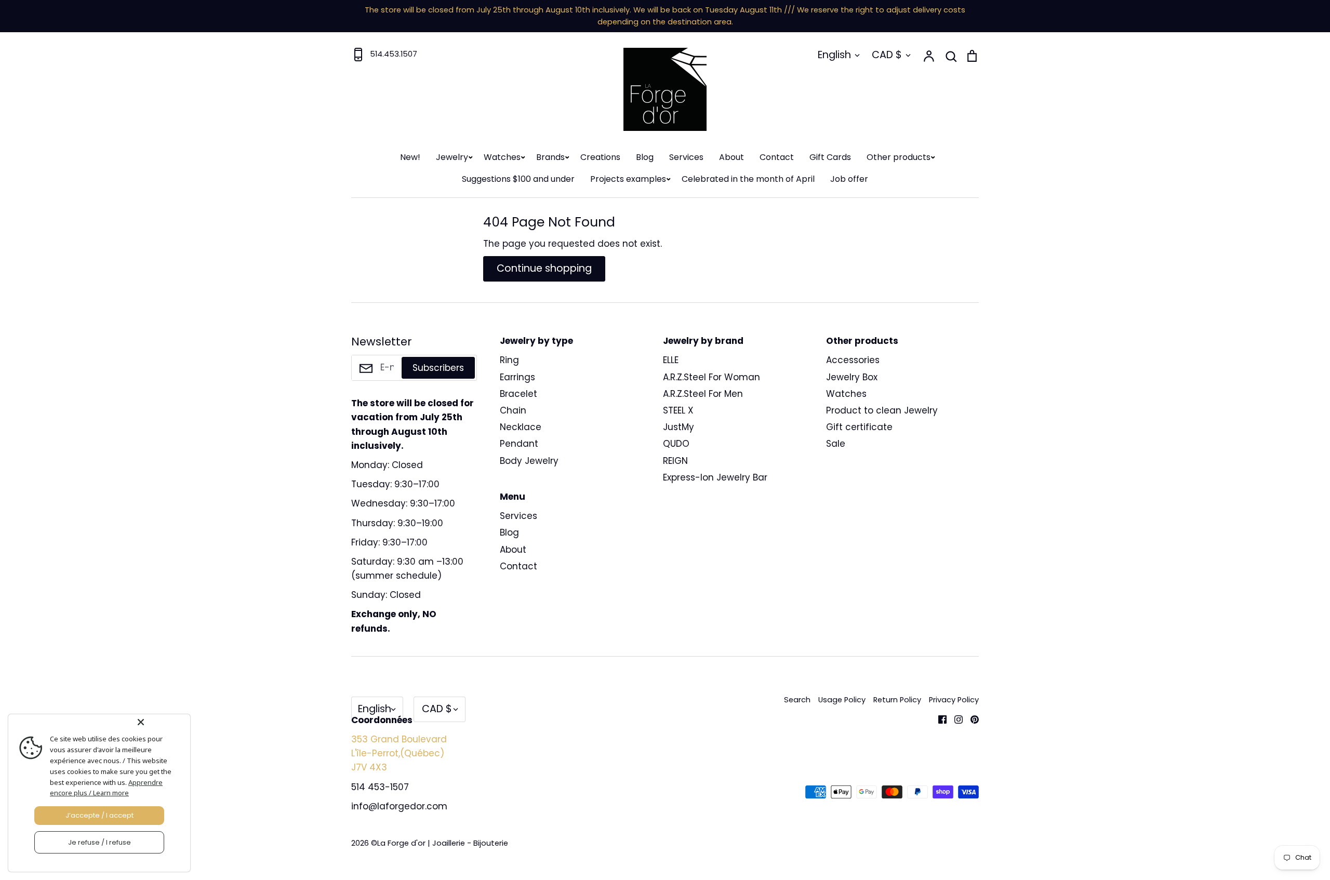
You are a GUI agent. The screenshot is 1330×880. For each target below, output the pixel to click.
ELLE (671, 360)
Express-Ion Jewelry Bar (715, 477)
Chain (513, 410)
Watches (502, 157)
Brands (550, 157)
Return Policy (897, 700)
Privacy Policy (954, 700)
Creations (600, 157)
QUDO (676, 443)
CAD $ (887, 55)
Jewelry (452, 157)
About (731, 157)
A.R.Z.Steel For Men (703, 394)
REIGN (675, 461)
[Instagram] (955, 718)
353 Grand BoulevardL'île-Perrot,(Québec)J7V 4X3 (399, 753)
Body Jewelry (529, 461)
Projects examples (628, 179)
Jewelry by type (536, 341)
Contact (777, 157)
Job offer (849, 179)
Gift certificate (859, 427)
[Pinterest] (971, 718)
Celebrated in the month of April (748, 179)
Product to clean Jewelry (882, 410)
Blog (645, 157)
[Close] (162, 722)
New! (410, 157)
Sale (835, 443)
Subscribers (438, 368)
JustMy (678, 427)
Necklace (520, 427)
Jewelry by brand (703, 341)
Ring (509, 360)
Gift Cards (830, 157)
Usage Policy (842, 700)
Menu (512, 496)
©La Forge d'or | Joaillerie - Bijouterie (439, 843)
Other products (898, 157)
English (834, 55)
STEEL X (678, 410)
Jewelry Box (851, 377)
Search (797, 700)
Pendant (519, 443)
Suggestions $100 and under (518, 179)
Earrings (517, 377)
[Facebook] (938, 718)
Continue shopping (544, 268)
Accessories (853, 360)
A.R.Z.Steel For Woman (711, 377)
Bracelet (518, 394)
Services (686, 157)
